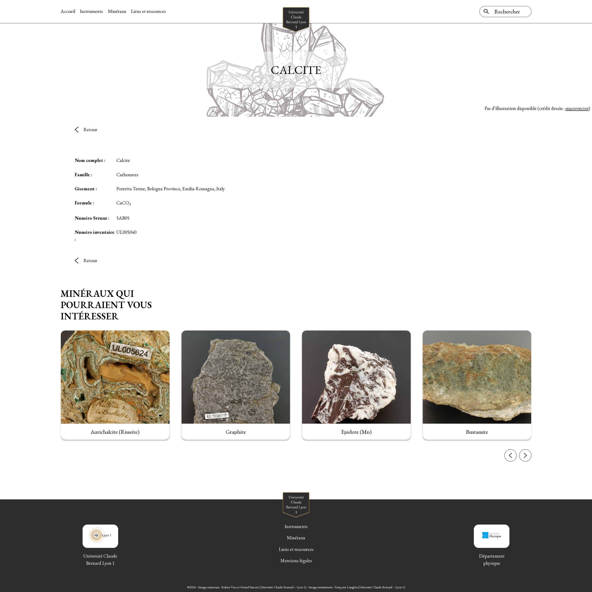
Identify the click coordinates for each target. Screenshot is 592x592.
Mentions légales (296, 560)
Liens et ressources (148, 11)
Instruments (91, 11)
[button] (510, 455)
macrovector (577, 108)
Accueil (68, 11)
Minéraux (117, 11)
